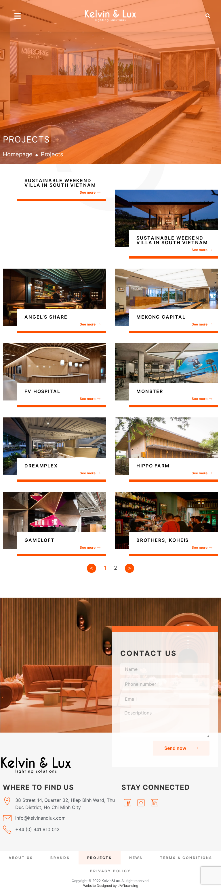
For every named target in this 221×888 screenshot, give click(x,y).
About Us (21, 858)
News (136, 858)
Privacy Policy (110, 871)
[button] (208, 15)
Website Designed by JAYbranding (110, 885)
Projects (99, 858)
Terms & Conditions (186, 858)
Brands (60, 858)
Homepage (18, 154)
